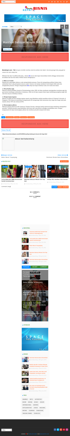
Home (6, 26)
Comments (43, 267)
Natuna (25, 410)
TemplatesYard (33, 434)
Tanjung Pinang (27, 413)
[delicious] (67, 1)
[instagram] (64, 1)
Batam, (20, 46)
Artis (49, 166)
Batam (24, 402)
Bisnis (36, 402)
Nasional (5, 166)
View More (65, 161)
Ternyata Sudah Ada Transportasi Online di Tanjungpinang (32, 274)
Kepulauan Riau (27, 407)
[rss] (61, 1)
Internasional (27, 405)
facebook (65, 187)
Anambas (25, 399)
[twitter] (52, 1)
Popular (26, 267)
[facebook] (49, 1)
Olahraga (31, 410)
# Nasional (23, 117)
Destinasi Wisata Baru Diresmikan (38, 259)
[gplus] (55, 1)
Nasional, (25, 46)
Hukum (42, 402)
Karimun (35, 405)
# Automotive (9, 117)
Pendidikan (40, 410)
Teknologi (37, 413)
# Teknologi (31, 117)
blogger (54, 187)
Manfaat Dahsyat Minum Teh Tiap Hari (34, 180)
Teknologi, (30, 46)
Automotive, (15, 46)
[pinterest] (58, 1)
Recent (35, 267)
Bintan (30, 402)
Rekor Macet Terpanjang (35, 245)
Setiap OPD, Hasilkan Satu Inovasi (57, 179)
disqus (60, 187)
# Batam (17, 117)
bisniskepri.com (44, 434)
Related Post (6, 161)
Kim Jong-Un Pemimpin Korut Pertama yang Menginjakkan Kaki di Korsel (38, 387)
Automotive (29, 166)
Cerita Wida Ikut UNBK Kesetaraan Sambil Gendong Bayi (11, 180)
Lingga (36, 407)
